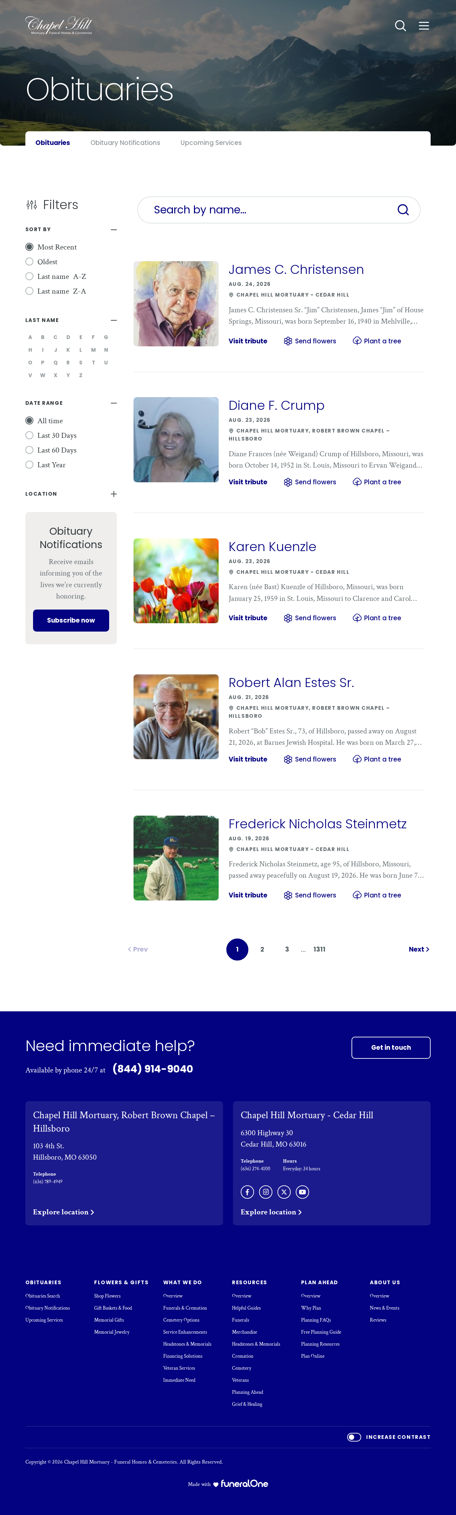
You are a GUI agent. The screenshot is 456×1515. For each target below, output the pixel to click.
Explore (61, 1212)
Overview (173, 1296)
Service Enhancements (185, 1332)
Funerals (240, 1320)
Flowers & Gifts (121, 1282)
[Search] (403, 209)
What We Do (182, 1282)
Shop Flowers (107, 1296)
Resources (249, 1282)
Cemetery (241, 1368)
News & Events (384, 1308)
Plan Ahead (319, 1282)
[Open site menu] (424, 25)
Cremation (242, 1356)
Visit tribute (248, 341)
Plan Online (312, 1356)
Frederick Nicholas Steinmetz (318, 824)
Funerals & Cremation (185, 1308)
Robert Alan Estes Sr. (291, 682)
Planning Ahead (247, 1392)
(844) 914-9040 (152, 1069)
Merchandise (244, 1332)
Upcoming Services (44, 1320)
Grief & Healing (247, 1404)
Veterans (240, 1380)
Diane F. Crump (277, 405)
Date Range (44, 402)
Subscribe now (71, 620)
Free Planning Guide (321, 1332)
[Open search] (400, 25)
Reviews (378, 1320)
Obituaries (43, 1282)
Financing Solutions (182, 1356)
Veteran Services (179, 1368)
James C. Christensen (296, 269)
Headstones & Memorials (187, 1344)
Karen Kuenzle (272, 546)
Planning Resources (320, 1344)
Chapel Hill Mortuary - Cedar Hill (307, 1115)
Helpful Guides (246, 1308)
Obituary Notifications (47, 1308)
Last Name (42, 320)
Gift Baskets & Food (113, 1308)
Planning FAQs (316, 1320)
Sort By (38, 229)
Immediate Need (179, 1380)
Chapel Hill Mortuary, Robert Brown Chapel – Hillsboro (124, 1122)
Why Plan (311, 1308)
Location (41, 493)
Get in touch (391, 1047)
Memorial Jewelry (112, 1332)
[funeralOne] (244, 1483)
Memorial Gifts (109, 1320)
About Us (385, 1282)
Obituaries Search (42, 1296)
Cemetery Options (181, 1320)
